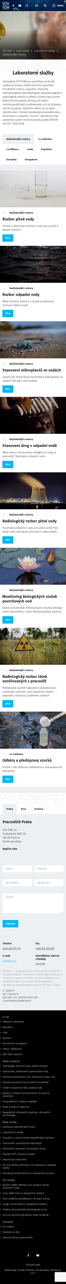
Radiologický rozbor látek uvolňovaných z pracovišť (24, 678)
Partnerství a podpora (15, 1043)
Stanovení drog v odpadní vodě (29, 445)
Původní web (33, 1264)
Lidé (5, 1032)
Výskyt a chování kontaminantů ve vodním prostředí (26, 1094)
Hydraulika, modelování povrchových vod (25, 1071)
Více (7, 237)
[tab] (9, 809)
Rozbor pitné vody (18, 219)
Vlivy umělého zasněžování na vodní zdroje (26, 1198)
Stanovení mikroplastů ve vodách (31, 370)
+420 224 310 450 (45, 948)
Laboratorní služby (13, 1132)
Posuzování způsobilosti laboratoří (22, 1143)
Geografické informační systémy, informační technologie (26, 1114)
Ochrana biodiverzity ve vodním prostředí (26, 1082)
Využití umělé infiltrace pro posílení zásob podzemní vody (26, 1186)
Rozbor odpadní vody (20, 294)
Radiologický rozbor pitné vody (29, 521)
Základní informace (13, 1021)
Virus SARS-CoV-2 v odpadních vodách (23, 1193)
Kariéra (7, 1038)
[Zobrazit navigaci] (58, 5)
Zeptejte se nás (11, 1232)
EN (36, 5)
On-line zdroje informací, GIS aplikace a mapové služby (29, 1166)
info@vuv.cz (9, 960)
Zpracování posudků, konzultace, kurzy (24, 1148)
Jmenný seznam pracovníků (18, 1237)
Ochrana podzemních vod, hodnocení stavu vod (29, 1076)
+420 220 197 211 (12, 948)
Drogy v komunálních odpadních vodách (25, 1204)
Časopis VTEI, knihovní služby (19, 1154)
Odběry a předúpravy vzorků (27, 760)
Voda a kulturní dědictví (16, 1106)
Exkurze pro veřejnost (15, 1159)
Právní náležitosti (12, 1048)
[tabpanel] (33, 912)
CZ (26, 5)
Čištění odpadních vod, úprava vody (22, 1087)
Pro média (8, 1226)
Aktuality (7, 1027)
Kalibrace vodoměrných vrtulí (19, 1126)
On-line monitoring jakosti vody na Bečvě (26, 1215)
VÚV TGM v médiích (13, 1054)
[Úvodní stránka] (6, 5)
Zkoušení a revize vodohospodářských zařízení (28, 1137)
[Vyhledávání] (45, 5)
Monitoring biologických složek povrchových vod (29, 598)
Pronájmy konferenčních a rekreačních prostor (28, 1173)
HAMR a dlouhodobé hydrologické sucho (25, 1209)
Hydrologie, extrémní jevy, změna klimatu (25, 1066)
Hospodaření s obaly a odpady (20, 1101)
